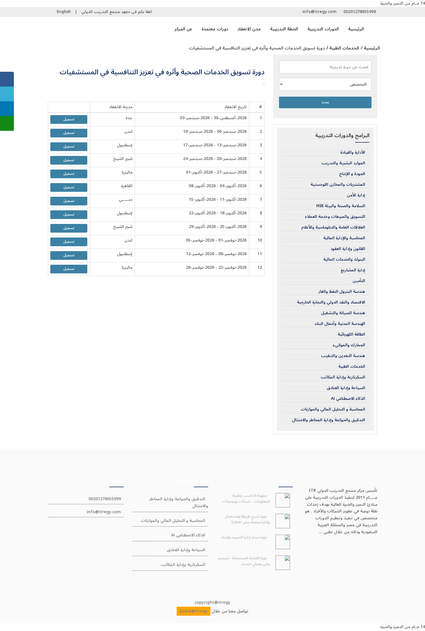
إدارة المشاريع (353, 270)
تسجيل (68, 119)
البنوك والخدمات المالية (344, 259)
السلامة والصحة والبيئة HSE (340, 206)
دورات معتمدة (215, 29)
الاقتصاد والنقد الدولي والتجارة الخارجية (331, 302)
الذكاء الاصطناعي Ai (348, 398)
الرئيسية (356, 29)
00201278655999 (359, 12)
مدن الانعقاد (249, 29)
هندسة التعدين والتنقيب (343, 355)
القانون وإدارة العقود (347, 248)
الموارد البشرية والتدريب (343, 163)
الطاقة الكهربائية (351, 334)
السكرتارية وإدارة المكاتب (343, 377)
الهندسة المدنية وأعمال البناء (340, 323)
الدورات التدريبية (323, 29)
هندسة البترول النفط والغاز (341, 291)
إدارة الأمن (356, 195)
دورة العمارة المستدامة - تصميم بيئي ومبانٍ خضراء (244, 561)
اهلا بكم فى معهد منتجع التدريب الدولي (116, 12)
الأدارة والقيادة (352, 152)
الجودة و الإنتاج (352, 173)
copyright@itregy (212, 602)
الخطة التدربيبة (284, 29)
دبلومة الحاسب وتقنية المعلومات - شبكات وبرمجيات (246, 498)
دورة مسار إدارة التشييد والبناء (244, 537)
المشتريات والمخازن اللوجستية (338, 184)
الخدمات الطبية (351, 366)
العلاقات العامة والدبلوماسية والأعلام (333, 227)
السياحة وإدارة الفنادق (346, 388)
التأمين (358, 280)
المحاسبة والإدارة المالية (344, 238)
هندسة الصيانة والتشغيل (343, 313)
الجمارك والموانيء (349, 345)
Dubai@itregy (194, 611)
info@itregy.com (319, 12)
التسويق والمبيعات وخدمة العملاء (335, 216)
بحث (325, 102)
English (64, 12)
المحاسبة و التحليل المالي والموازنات (333, 409)
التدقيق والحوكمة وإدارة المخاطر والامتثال (328, 420)
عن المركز (183, 29)
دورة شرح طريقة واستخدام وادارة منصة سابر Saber (247, 519)
